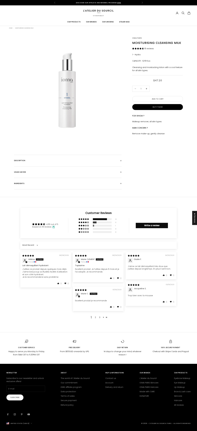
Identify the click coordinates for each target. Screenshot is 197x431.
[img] (28, 255)
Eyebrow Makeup (182, 378)
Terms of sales (68, 396)
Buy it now (158, 107)
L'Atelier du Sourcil (148, 378)
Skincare (178, 396)
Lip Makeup (179, 387)
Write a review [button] (151, 225)
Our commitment (69, 382)
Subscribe (15, 397)
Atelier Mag (124, 22)
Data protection (68, 391)
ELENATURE (144, 396)
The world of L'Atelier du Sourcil (75, 378)
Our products (74, 22)
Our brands (91, 22)
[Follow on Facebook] (7, 414)
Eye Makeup (179, 382)
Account (109, 382)
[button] (138, 48)
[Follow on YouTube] (28, 414)
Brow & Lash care (182, 391)
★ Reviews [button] (194, 218)
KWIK (119, 3)
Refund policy (67, 405)
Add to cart (157, 99)
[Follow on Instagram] (14, 414)
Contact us (110, 378)
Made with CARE (147, 391)
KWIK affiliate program (71, 387)
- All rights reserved (181, 423)
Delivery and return (114, 387)
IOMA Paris (137, 38)
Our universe (108, 22)
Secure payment (69, 400)
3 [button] (99, 317)
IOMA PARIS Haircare (149, 387)
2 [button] (95, 317)
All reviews (179, 405)
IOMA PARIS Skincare (149, 382)
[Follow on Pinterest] (21, 414)
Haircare (178, 400)
